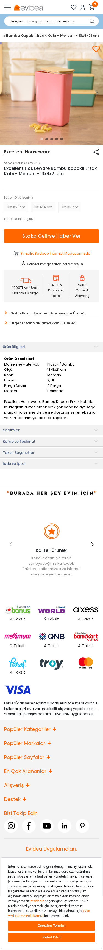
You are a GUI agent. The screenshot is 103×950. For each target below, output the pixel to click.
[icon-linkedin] (64, 826)
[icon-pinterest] (82, 826)
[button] (41, 139)
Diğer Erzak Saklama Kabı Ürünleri (43, 323)
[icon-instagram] (11, 826)
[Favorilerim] (74, 7)
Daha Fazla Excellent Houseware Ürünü (47, 313)
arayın (77, 264)
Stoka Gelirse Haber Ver (51, 236)
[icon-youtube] (47, 826)
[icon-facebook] (29, 826)
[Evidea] (28, 7)
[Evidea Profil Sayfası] (83, 7)
